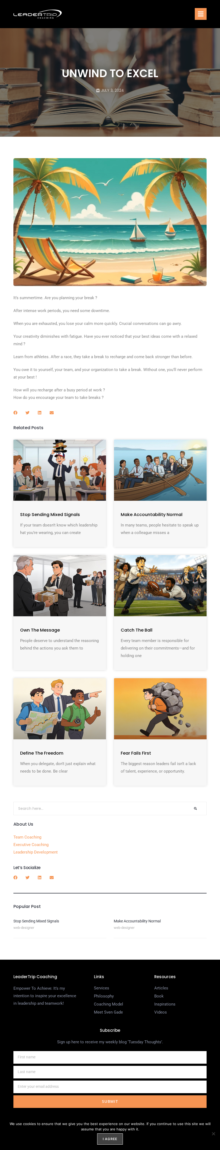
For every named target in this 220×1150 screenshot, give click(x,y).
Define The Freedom (41, 753)
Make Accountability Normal (151, 514)
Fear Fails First (136, 753)
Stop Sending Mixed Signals (50, 514)
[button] (201, 14)
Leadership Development (35, 852)
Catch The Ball (136, 630)
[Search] (195, 808)
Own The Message (40, 630)
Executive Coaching (31, 844)
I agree (110, 1139)
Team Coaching (27, 837)
